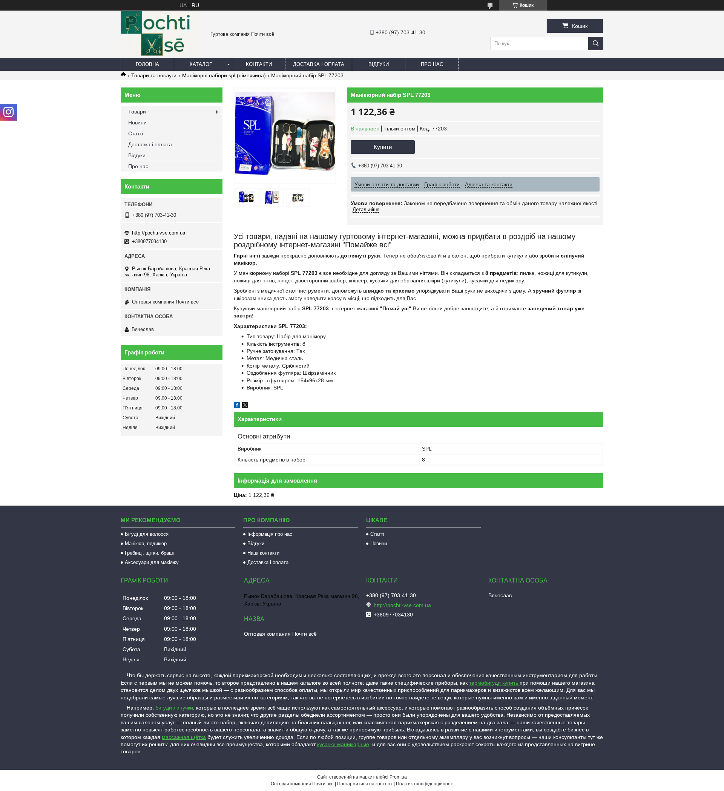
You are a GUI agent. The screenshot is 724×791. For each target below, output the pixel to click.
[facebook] (237, 406)
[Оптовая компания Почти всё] (158, 54)
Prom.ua (398, 777)
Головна (147, 64)
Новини (137, 123)
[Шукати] (595, 43)
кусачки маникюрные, (344, 744)
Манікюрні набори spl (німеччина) (224, 75)
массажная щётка (184, 737)
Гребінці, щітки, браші (149, 553)
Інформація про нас (269, 534)
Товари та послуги (153, 75)
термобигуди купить (494, 683)
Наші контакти (263, 553)
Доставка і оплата (318, 64)
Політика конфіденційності (425, 783)
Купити (383, 147)
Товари (137, 112)
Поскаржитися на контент (365, 783)
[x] (245, 406)
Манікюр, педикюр (146, 543)
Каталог (201, 64)
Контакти (259, 64)
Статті (135, 133)
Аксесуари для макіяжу (152, 562)
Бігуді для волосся (147, 534)
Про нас (432, 64)
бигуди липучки (174, 708)
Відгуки (378, 64)
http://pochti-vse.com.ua (158, 233)
